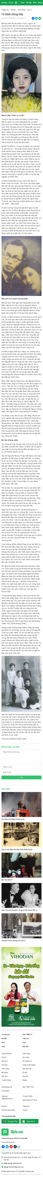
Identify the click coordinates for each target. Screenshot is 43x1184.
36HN (30, 1096)
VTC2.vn (34, 1100)
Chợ (3, 1046)
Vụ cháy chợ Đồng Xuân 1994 (13, 819)
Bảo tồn (25, 1076)
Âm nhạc (5, 1065)
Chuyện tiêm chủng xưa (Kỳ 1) (14, 940)
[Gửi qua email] (39, 18)
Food (11, 2)
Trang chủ (5, 10)
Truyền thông (6, 1080)
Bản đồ (25, 1046)
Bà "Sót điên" (7, 880)
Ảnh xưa (4, 1076)
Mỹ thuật (5, 1072)
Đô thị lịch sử (27, 1061)
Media (24, 1080)
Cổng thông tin (7, 1053)
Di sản (24, 1072)
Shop (40, 2)
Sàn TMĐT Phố (28, 1087)
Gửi (21, 777)
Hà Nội (29, 2)
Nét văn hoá (26, 1069)
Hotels (4, 2)
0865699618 (17, 1163)
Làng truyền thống (28, 1065)
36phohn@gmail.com (16, 1167)
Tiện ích (25, 1038)
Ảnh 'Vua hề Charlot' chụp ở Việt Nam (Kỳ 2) (19, 910)
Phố (34, 2)
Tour (22, 2)
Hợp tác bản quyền (8, 1110)
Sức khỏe (25, 1057)
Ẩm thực (5, 1061)
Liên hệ (4, 1106)
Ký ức (29, 10)
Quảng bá (25, 1106)
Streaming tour (7, 1087)
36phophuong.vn (7, 1098)
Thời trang (5, 1069)
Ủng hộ (25, 1110)
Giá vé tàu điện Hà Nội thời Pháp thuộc (17, 849)
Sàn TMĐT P (27, 1034)
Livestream (5, 1091)
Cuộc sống (21, 10)
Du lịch (4, 1057)
